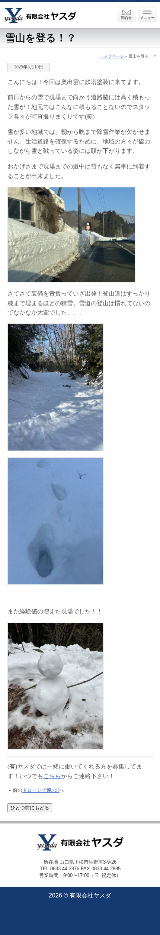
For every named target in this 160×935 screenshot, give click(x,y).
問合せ (126, 18)
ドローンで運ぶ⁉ (41, 790)
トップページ (111, 56)
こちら (52, 776)
